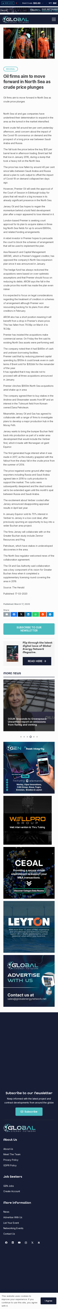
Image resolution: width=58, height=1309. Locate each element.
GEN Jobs (8, 1185)
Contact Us (9, 1233)
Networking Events (13, 1228)
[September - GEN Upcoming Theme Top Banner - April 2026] (29, 11)
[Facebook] (6, 1243)
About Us (8, 1149)
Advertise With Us (12, 1217)
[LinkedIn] (13, 1243)
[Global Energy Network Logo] (15, 19)
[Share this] (14, 614)
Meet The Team (11, 1154)
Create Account (11, 1191)
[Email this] (6, 614)
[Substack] (39, 1243)
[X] (32, 1243)
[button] (54, 19)
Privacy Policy (10, 1159)
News (6, 1211)
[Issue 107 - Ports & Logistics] (12, 653)
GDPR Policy (10, 1165)
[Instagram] (26, 1243)
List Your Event (11, 1222)
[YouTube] (19, 1243)
